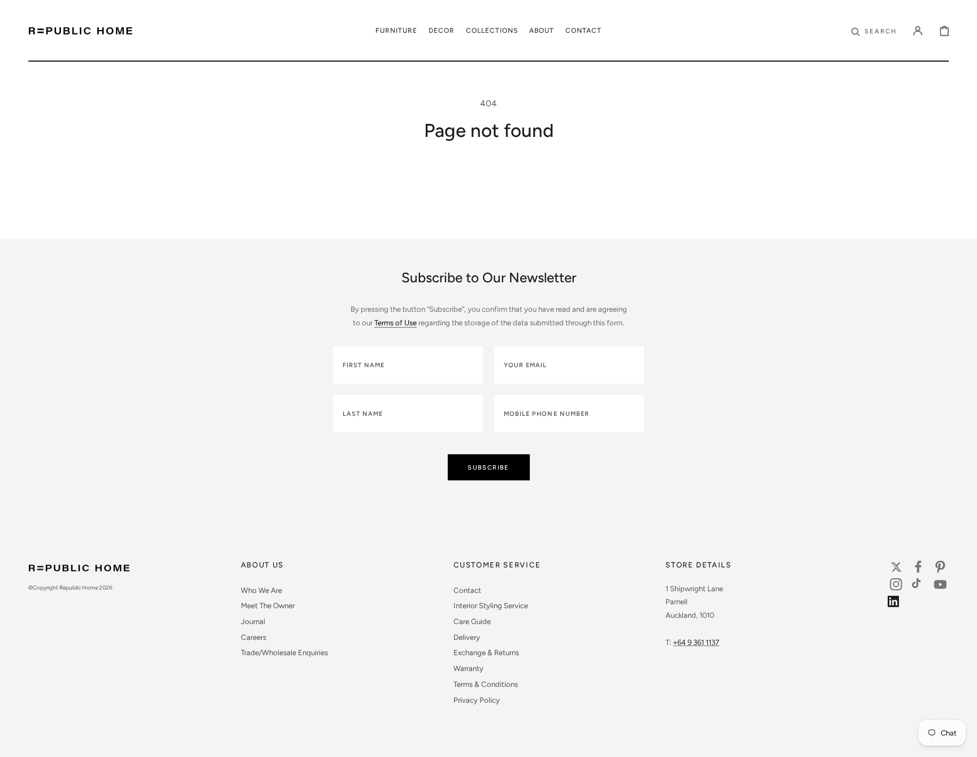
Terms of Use (395, 322)
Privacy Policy (476, 699)
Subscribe (488, 467)
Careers (253, 637)
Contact (467, 590)
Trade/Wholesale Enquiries (284, 652)
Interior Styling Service (490, 605)
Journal (253, 621)
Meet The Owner (268, 605)
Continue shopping (488, 208)
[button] (874, 30)
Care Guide (472, 621)
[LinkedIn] (896, 604)
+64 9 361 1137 (696, 642)
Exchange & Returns (486, 652)
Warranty (468, 668)
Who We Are (261, 590)
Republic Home (78, 587)
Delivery (466, 637)
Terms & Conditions (485, 684)
